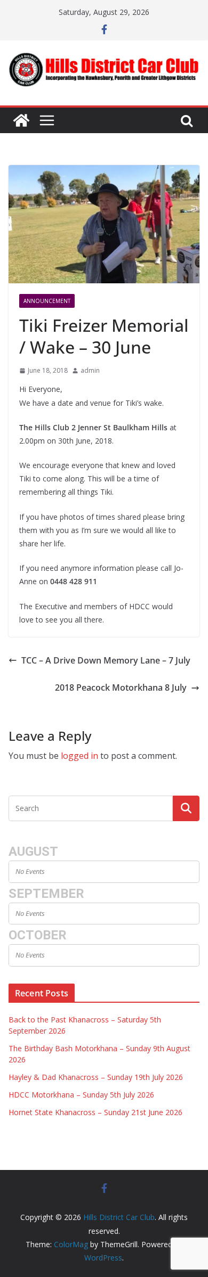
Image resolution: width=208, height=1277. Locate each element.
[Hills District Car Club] (21, 120)
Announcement (46, 301)
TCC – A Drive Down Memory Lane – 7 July (105, 660)
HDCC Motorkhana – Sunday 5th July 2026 (81, 1095)
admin (90, 370)
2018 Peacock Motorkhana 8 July (121, 687)
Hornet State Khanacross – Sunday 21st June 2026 (95, 1112)
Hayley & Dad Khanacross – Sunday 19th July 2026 (96, 1077)
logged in (79, 756)
